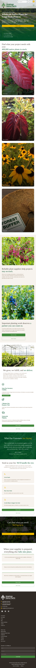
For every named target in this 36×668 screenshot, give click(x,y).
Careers (2, 623)
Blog (1, 620)
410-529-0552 (4, 606)
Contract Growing (4, 636)
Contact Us (3, 625)
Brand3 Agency (22, 664)
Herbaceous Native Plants (5, 633)
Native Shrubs (3, 631)
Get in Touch (18, 29)
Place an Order (18, 25)
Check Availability (6, 395)
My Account (3, 641)
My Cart (2, 639)
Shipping (2, 637)
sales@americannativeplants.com (8, 608)
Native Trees (3, 629)
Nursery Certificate (4, 622)
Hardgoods (3, 634)
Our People (3, 617)
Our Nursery (3, 615)
